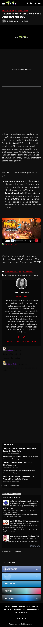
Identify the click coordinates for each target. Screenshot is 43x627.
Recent (10, 494)
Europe (8, 275)
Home (8, 606)
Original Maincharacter (20, 501)
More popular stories (11, 486)
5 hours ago (11, 532)
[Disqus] (21, 375)
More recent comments (11, 551)
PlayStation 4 (23, 10)
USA (36, 275)
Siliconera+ (32, 606)
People (4, 494)
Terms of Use (33, 609)
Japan (15, 275)
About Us (8, 609)
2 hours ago (17, 516)
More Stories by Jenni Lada (21, 341)
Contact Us (19, 609)
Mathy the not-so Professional (22, 536)
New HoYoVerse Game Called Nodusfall (19, 471)
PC (16, 10)
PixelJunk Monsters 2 (26, 275)
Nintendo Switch (8, 10)
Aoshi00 (13, 521)
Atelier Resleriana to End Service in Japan (20, 457)
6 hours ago (35, 541)
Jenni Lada (13, 21)
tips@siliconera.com (26, 624)
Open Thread (18, 606)
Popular (18, 494)
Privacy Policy (22, 612)
